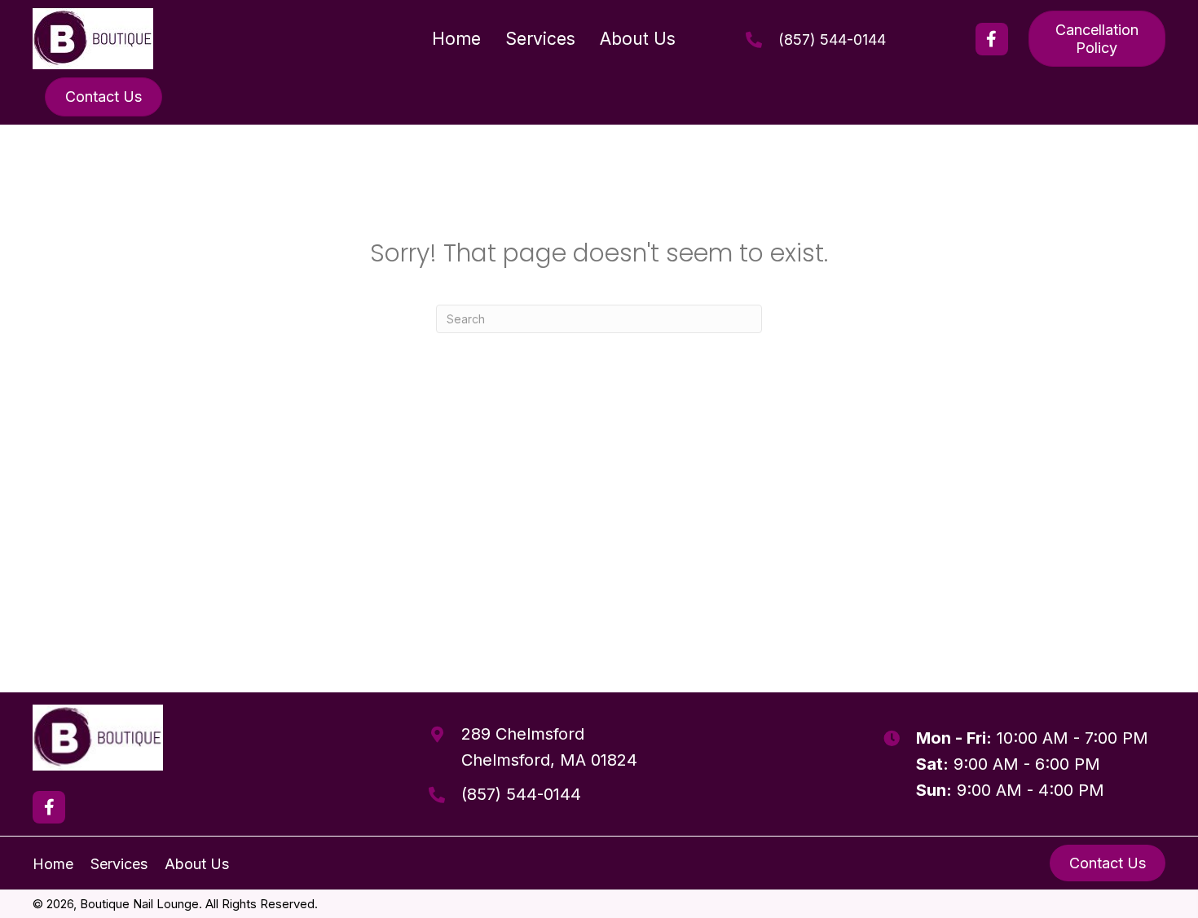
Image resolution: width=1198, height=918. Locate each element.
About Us (197, 863)
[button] (992, 39)
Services (119, 863)
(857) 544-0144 (832, 39)
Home (53, 863)
